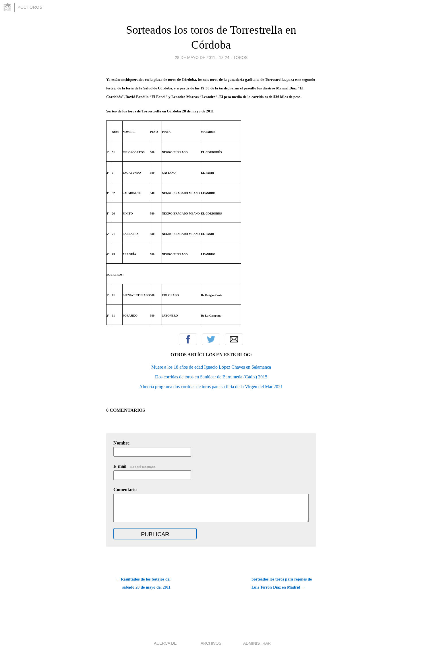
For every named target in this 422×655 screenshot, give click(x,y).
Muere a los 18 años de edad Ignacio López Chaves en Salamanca (211, 367)
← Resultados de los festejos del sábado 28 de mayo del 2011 (143, 583)
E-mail (134, 466)
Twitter (211, 339)
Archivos (211, 643)
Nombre (121, 443)
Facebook (188, 339)
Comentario (125, 489)
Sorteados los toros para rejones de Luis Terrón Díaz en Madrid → (281, 583)
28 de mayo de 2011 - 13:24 (202, 57)
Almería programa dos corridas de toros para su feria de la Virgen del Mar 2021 (211, 386)
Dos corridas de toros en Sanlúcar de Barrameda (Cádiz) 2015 (211, 376)
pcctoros (30, 7)
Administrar (257, 643)
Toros (240, 57)
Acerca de (165, 643)
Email (234, 339)
